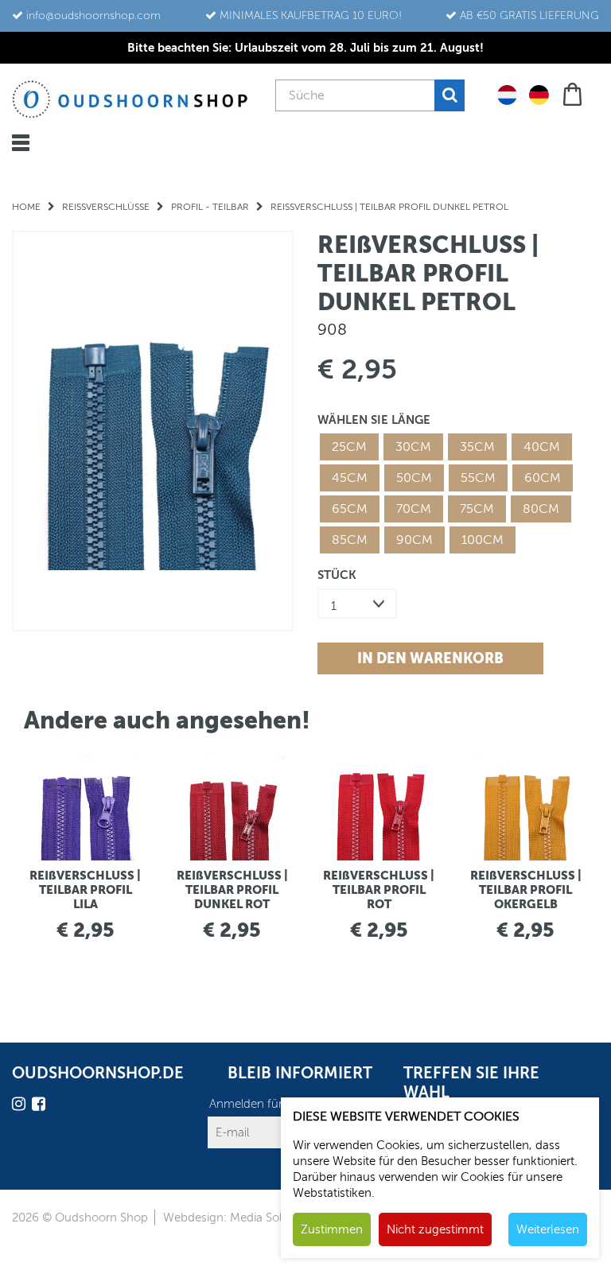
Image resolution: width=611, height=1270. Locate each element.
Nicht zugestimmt (435, 1229)
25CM (349, 447)
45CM (350, 478)
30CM (413, 447)
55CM (478, 478)
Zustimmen (332, 1229)
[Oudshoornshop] (130, 99)
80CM (541, 509)
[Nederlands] (507, 93)
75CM (477, 509)
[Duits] (539, 93)
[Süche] (449, 95)
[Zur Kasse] (574, 93)
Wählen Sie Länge (373, 419)
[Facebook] (40, 1106)
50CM (414, 478)
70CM (413, 509)
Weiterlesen (547, 1229)
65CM (350, 509)
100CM (482, 540)
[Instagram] (20, 1106)
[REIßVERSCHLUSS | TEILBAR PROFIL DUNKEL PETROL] (153, 430)
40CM (541, 447)
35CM (477, 447)
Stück (336, 574)
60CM (542, 478)
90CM (414, 540)
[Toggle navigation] (20, 142)
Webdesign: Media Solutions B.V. (250, 1217)
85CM (350, 540)
